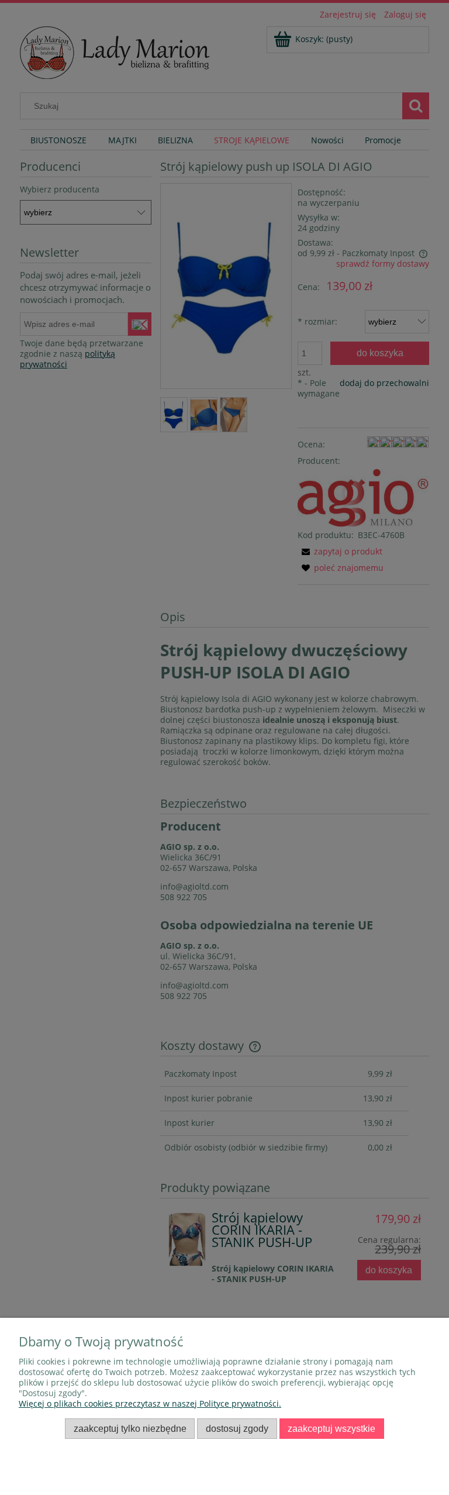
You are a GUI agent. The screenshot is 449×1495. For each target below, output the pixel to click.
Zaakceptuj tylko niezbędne (130, 1428)
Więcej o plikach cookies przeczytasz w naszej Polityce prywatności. (150, 1403)
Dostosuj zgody (237, 1428)
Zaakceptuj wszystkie (331, 1428)
